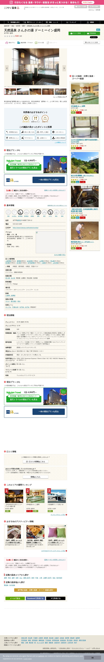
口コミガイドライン (78, 648)
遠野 (13, 578)
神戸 (75, 642)
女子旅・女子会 (24, 307)
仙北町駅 (29, 261)
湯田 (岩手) (26, 578)
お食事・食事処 (10, 295)
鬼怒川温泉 (82, 640)
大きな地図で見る (60, 255)
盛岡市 (19, 220)
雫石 (9, 578)
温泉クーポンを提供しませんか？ (55, 190)
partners (41, 656)
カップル (8, 307)
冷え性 (13, 278)
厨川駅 (19, 263)
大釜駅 (44, 263)
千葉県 (35, 638)
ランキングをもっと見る (58, 514)
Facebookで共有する (35, 598)
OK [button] (93, 657)
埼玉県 (30, 638)
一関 (40, 578)
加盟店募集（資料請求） (50, 648)
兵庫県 (41, 638)
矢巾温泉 (12, 585)
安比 (54, 578)
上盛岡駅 (8, 261)
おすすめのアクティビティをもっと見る (53, 551)
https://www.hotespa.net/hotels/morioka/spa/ (18, 86)
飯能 (46, 642)
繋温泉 (6, 585)
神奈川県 (24, 638)
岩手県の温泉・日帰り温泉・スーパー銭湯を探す (35, 590)
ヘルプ (88, 648)
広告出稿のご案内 (64, 648)
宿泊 (18, 301)
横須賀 (31, 642)
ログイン (91, 10)
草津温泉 (24, 640)
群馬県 (46, 638)
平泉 (36, 578)
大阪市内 (57, 642)
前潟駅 (7, 263)
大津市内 (70, 642)
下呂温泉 (48, 640)
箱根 (29, 640)
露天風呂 (13, 301)
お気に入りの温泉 (80, 6)
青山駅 (52, 261)
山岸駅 (41, 261)
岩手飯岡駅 (31, 263)
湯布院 (76, 640)
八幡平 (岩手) (47, 578)
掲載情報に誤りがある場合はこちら (57, 205)
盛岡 (5, 578)
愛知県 (72, 638)
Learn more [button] (27, 659)
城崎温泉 (41, 640)
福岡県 (78, 638)
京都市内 (63, 642)
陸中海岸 (59, 578)
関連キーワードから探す (12, 645)
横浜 (22, 642)
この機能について (60, 142)
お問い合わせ (96, 648)
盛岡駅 (19, 261)
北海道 (62, 638)
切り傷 (7, 278)
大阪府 (56, 638)
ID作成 (98, 10)
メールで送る (15, 598)
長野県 (67, 638)
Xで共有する (56, 598)
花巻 (17, 578)
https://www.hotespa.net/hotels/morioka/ (25, 227)
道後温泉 (63, 640)
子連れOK (15, 307)
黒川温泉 (70, 640)
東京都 (51, 638)
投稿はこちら (35, 477)
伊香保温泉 (55, 640)
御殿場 (51, 642)
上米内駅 (55, 263)
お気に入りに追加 (92, 42)
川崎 (26, 642)
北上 (21, 578)
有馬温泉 (35, 640)
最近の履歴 (94, 6)
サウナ (7, 301)
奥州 (32, 578)
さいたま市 (40, 642)
